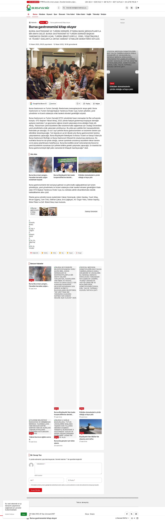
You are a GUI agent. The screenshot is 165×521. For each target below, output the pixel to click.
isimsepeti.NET (50, 514)
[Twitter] (131, 514)
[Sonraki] (136, 71)
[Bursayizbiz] (41, 8)
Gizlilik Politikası (9, 514)
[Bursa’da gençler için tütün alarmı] (65, 432)
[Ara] (127, 8)
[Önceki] (108, 71)
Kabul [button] (23, 514)
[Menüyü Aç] (59, 8)
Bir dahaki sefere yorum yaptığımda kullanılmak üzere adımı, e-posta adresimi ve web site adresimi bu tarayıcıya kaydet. (65, 485)
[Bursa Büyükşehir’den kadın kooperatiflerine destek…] (65, 169)
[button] (132, 8)
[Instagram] (136, 514)
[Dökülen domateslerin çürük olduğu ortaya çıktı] (90, 169)
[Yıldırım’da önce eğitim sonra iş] (40, 432)
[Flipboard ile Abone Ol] (52, 103)
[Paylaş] (137, 518)
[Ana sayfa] (28, 14)
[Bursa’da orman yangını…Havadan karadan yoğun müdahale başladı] (40, 169)
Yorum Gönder (35, 490)
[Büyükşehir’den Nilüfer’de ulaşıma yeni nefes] (90, 432)
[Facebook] (127, 514)
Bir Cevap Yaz (35, 455)
